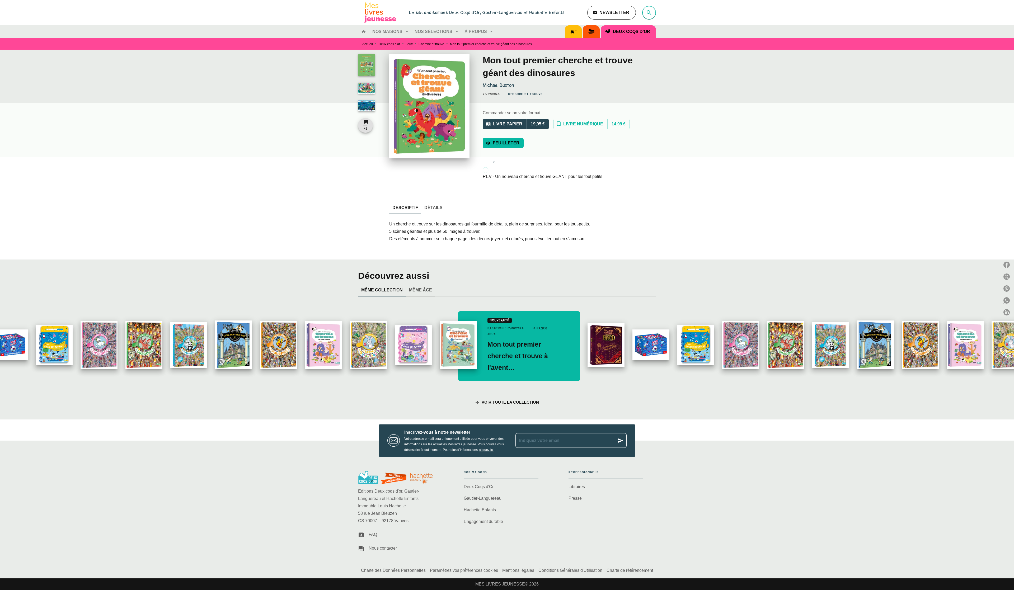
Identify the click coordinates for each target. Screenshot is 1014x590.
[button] (611, 13)
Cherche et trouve (431, 44)
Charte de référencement (630, 570)
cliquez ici (486, 449)
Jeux (409, 44)
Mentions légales (518, 570)
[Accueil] (380, 12)
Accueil (367, 44)
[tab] (363, 31)
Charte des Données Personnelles (393, 570)
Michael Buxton (498, 85)
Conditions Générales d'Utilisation (570, 570)
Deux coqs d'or (389, 44)
